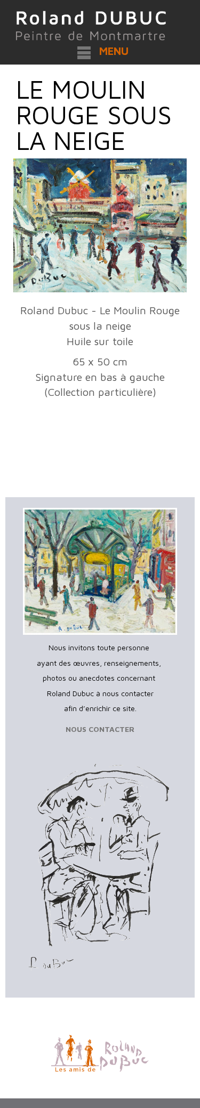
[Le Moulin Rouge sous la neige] (100, 225)
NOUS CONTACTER (100, 729)
